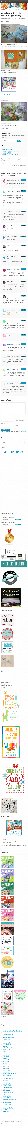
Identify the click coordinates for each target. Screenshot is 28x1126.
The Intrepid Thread (7, 1102)
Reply (22, 179)
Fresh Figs (5, 1051)
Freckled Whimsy (6, 1049)
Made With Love (6, 1070)
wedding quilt (17, 159)
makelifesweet (6, 1072)
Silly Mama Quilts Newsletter (7, 517)
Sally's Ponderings (7, 1089)
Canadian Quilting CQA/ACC (9, 1037)
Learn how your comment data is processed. (13, 432)
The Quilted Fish (6, 1109)
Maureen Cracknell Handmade (9, 1073)
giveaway (4, 159)
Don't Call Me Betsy (7, 1044)
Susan (8, 269)
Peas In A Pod (6, 1082)
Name (18, 417)
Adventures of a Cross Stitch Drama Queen (12, 1030)
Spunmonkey (9, 1123)
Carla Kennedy (11, 296)
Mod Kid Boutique (7, 1075)
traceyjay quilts (6, 1111)
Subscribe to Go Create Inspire (8, 522)
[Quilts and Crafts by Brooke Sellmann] (14, 9)
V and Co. (5, 1113)
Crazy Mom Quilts (7, 1042)
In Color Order (6, 1056)
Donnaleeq (5, 1046)
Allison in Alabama (12, 246)
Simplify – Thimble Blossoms (9, 1094)
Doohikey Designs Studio (8, 1048)
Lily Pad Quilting (6, 1066)
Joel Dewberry (6, 1061)
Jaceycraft (5, 1058)
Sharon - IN (10, 369)
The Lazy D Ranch (7, 1104)
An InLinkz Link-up (5, 94)
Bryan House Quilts (7, 1036)
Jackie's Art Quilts (7, 1060)
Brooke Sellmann (6, 18)
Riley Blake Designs (7, 1087)
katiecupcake (6, 1065)
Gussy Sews (5, 1053)
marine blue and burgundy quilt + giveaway (11, 163)
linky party (11, 159)
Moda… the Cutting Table (8, 1078)
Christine (9, 383)
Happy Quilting (6, 1054)
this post (15, 44)
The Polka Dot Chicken (8, 1107)
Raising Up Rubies (7, 1085)
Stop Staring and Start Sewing (9, 1099)
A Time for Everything (7, 1029)
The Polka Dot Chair (7, 1106)
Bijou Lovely (5, 1032)
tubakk (9, 344)
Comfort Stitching (6, 1039)
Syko (4, 1101)
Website (16, 425)
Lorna (9, 99)
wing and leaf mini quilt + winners (19, 165)
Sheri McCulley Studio (8, 1092)
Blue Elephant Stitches (8, 1034)
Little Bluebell (6, 1068)
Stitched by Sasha (7, 1097)
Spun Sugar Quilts (7, 1095)
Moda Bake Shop (6, 1077)
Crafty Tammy (6, 1041)
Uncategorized (22, 18)
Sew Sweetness (6, 1090)
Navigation (7, 1)
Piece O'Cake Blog (7, 1083)
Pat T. (8, 191)
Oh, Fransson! (6, 1080)
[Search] (24, 442)
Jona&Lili (5, 1063)
